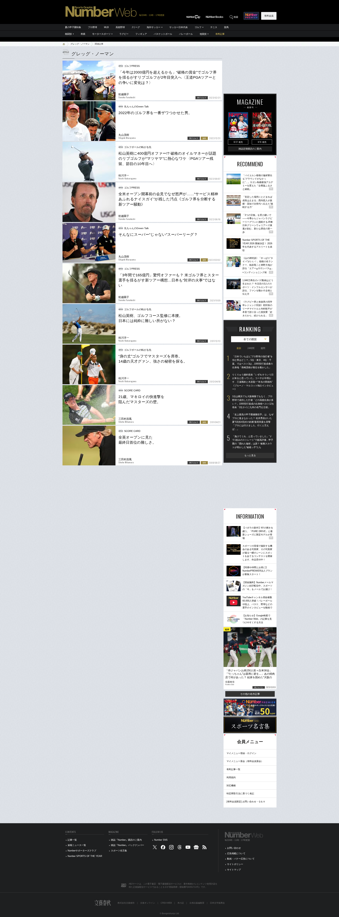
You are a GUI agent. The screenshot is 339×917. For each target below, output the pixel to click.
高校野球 (120, 27)
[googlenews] (196, 848)
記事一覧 (72, 840)
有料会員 (268, 15)
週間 (263, 348)
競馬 (226, 27)
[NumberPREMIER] (251, 16)
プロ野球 (92, 27)
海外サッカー (153, 27)
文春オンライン (147, 903)
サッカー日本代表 (178, 27)
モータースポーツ (101, 34)
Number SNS (161, 840)
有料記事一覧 (233, 769)
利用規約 (231, 777)
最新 (239, 348)
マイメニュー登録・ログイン (241, 753)
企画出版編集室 (196, 903)
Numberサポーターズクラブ (82, 850)
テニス (213, 27)
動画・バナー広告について (241, 858)
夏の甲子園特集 (73, 27)
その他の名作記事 (250, 694)
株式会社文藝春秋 (126, 903)
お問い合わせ (234, 848)
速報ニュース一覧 (77, 845)
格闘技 (68, 34)
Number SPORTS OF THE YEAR (85, 856)
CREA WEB (166, 903)
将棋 (83, 34)
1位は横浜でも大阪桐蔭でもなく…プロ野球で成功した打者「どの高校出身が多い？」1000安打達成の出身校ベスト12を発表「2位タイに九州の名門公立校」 (253, 402)
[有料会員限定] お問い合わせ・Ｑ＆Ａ (246, 801)
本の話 (180, 903)
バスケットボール (163, 34)
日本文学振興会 (217, 903)
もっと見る (250, 455)
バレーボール (186, 34)
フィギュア (141, 34)
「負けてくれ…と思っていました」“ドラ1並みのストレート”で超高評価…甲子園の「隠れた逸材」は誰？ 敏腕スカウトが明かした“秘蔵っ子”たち (252, 442)
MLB (106, 27)
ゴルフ (198, 27)
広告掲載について (236, 853)
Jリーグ (136, 27)
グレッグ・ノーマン (80, 44)
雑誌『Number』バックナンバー (127, 845)
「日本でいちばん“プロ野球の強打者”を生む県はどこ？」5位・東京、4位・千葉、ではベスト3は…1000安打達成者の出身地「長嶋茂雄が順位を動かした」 (252, 362)
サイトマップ (234, 869)
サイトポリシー (235, 864)
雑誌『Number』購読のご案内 (126, 840)
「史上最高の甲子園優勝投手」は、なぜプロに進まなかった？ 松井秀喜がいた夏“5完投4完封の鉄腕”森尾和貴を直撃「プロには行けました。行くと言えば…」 (252, 421)
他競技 (203, 34)
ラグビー (124, 34)
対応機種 (231, 785)
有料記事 (220, 34)
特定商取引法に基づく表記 (240, 793)
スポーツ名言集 (119, 850)
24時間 (250, 348)
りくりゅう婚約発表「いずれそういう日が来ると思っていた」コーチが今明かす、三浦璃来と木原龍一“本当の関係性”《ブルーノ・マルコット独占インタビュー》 (252, 382)
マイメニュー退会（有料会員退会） (245, 761)
